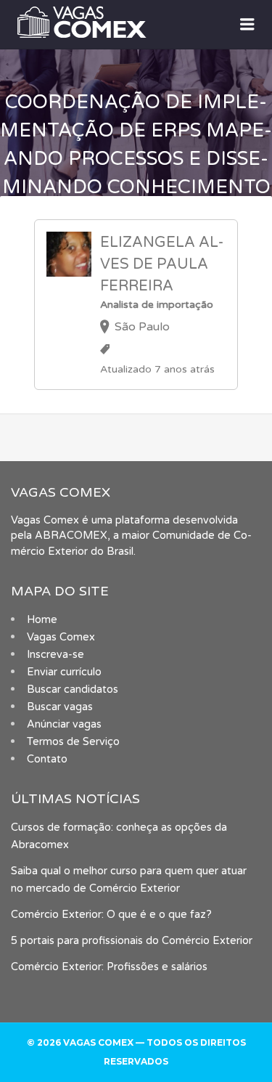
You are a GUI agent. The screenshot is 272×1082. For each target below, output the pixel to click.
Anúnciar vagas (64, 724)
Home (42, 620)
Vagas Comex (61, 637)
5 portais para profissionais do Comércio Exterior (131, 941)
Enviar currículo (64, 672)
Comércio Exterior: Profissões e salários (109, 967)
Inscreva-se (55, 654)
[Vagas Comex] (136, 22)
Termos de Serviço (73, 742)
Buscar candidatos (72, 689)
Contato (47, 759)
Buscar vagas (60, 707)
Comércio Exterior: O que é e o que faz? (111, 914)
